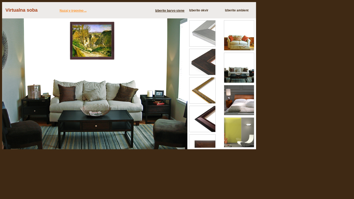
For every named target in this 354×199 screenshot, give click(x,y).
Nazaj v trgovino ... (73, 10)
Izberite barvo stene (170, 10)
